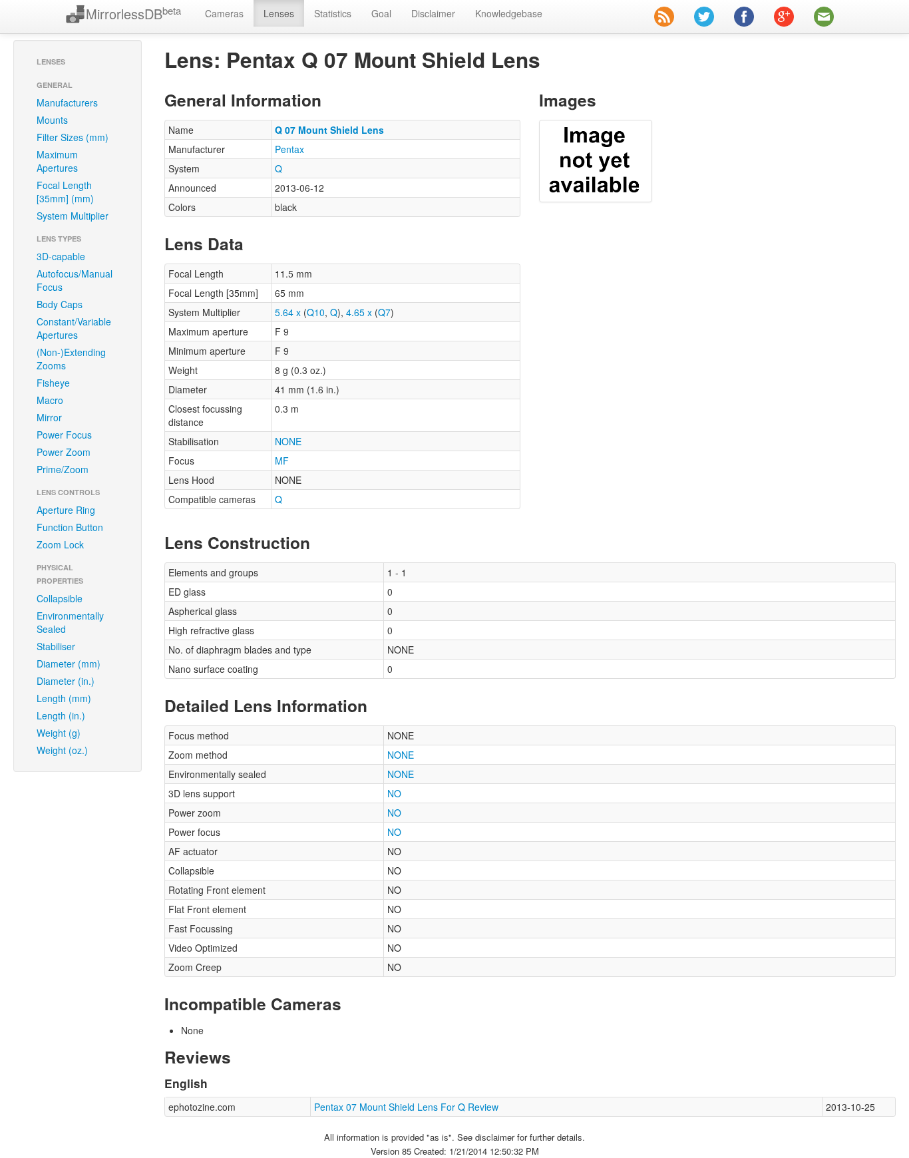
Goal (381, 13)
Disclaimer (433, 13)
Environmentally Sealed (70, 622)
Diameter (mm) (68, 663)
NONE (288, 441)
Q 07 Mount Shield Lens (329, 129)
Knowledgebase (508, 13)
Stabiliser (56, 646)
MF (282, 460)
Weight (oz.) (62, 750)
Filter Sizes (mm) (72, 137)
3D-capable (61, 256)
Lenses (279, 13)
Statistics (332, 13)
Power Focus (64, 434)
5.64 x (288, 312)
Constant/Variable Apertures (74, 328)
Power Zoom (64, 452)
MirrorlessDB (133, 13)
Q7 (384, 312)
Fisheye (53, 382)
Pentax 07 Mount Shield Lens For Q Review (406, 1106)
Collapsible (60, 598)
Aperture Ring (66, 509)
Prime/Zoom (63, 469)
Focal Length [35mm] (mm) (65, 191)
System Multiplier (72, 215)
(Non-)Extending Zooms (71, 358)
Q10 (316, 312)
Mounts (52, 119)
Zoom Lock (60, 544)
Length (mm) (64, 698)
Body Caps (60, 304)
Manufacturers (67, 102)
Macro (50, 400)
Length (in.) (61, 715)
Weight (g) (59, 732)
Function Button (70, 527)
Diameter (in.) (65, 680)
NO (394, 793)
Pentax (289, 149)
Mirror (49, 417)
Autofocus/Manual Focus (74, 280)
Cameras (224, 13)
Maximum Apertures (57, 161)
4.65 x (359, 312)
